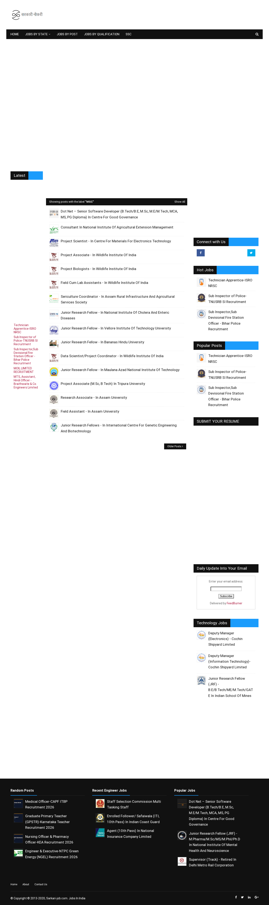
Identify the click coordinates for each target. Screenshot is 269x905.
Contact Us (40, 884)
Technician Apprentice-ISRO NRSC (25, 328)
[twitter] (251, 252)
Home (14, 884)
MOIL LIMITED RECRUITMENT (24, 370)
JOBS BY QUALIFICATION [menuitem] (101, 34)
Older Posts (174, 446)
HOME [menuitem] (15, 34)
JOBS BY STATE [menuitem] (36, 34)
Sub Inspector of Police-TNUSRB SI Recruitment (26, 340)
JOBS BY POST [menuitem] (67, 34)
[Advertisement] (181, 14)
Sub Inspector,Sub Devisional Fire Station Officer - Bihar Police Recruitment (26, 356)
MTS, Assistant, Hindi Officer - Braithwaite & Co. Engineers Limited (26, 382)
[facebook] (201, 252)
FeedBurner (234, 603)
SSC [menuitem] (129, 34)
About (25, 884)
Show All (179, 201)
